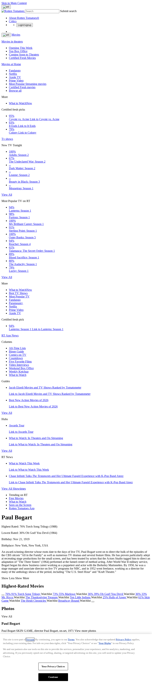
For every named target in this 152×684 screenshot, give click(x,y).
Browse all (15, 90)
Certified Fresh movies (22, 87)
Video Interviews (19, 364)
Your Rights (105, 643)
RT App (6, 335)
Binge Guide (16, 351)
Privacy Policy (123, 639)
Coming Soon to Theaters (24, 54)
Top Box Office (18, 51)
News (15, 335)
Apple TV (15, 77)
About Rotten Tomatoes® (24, 18)
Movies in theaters (12, 41)
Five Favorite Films (20, 361)
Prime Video (16, 80)
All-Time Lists (17, 348)
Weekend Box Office (21, 368)
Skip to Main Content (14, 3)
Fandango (15, 70)
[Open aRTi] (6, 7)
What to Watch (20, 103)
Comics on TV (17, 354)
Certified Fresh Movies (22, 57)
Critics (12, 21)
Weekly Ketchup (19, 371)
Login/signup (24, 25)
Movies (15, 34)
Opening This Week (20, 47)
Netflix (13, 73)
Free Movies (16, 498)
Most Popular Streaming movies (27, 83)
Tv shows (7, 138)
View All (6, 194)
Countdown (16, 358)
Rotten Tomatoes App (21, 508)
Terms (71, 639)
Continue (53, 677)
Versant (30, 639)
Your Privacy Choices (53, 666)
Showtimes (19, 488)
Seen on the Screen (20, 505)
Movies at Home (11, 64)
